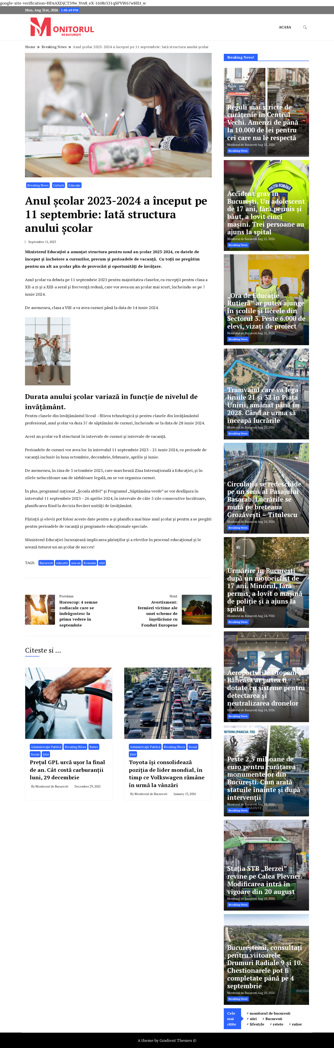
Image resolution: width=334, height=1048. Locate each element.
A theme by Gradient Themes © (167, 1040)
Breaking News (38, 185)
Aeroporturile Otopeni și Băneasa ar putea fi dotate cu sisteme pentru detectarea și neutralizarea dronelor (266, 687)
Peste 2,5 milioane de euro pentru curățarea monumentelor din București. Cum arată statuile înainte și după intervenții (263, 778)
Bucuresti (46, 563)
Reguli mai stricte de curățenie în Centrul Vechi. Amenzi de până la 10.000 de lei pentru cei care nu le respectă (262, 122)
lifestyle (257, 1024)
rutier (297, 1024)
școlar (40, 279)
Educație (74, 185)
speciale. (140, 526)
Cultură (58, 185)
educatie (62, 563)
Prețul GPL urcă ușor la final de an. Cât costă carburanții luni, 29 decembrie (67, 769)
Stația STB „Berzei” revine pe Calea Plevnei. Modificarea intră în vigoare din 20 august (264, 880)
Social (35, 754)
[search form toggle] (305, 27)
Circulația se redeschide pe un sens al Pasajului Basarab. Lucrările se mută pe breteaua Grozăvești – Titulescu (264, 499)
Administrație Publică (46, 747)
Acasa (285, 27)
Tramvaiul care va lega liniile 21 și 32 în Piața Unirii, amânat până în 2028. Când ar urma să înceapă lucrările (263, 405)
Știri (46, 754)
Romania (90, 563)
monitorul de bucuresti (270, 1013)
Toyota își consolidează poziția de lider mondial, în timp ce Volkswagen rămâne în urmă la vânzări (166, 773)
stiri (102, 563)
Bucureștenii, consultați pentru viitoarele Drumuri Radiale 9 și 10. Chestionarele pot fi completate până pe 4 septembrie (264, 966)
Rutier (94, 747)
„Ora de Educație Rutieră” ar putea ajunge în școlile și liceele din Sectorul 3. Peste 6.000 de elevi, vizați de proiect (266, 310)
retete (278, 1024)
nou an (75, 563)
